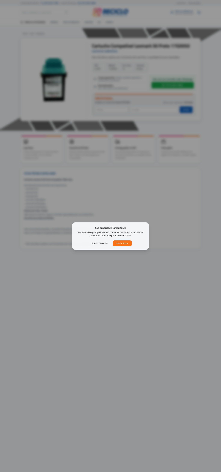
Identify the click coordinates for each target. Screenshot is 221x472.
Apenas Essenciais (100, 243)
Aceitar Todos (122, 243)
